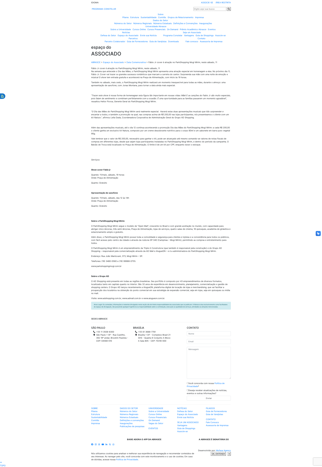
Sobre (160, 14)
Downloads (173, 41)
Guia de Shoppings (205, 35)
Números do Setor (123, 23)
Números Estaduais (162, 23)
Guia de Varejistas (158, 41)
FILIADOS (210, 408)
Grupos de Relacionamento (180, 17)
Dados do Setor (160, 20)
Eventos (212, 29)
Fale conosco (192, 41)
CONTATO (211, 419)
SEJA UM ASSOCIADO (188, 422)
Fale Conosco (212, 422)
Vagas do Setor (156, 423)
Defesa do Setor (108, 35)
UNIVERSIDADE (156, 408)
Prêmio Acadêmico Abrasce (193, 29)
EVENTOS (153, 428)
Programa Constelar (172, 35)
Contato (201, 38)
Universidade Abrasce (155, 26)
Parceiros (133, 38)
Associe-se (220, 35)
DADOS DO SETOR (129, 408)
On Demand (172, 29)
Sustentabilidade (148, 17)
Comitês (162, 17)
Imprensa (199, 17)
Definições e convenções (132, 420)
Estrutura (134, 17)
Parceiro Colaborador (115, 41)
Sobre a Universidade (120, 29)
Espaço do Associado (128, 35)
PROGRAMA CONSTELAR (103, 9)
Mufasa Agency (223, 450)
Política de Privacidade (127, 459)
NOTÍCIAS (182, 408)
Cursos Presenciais (156, 29)
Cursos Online (139, 29)
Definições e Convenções (185, 23)
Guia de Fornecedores (137, 41)
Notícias (126, 32)
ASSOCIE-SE (207, 2)
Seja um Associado (192, 32)
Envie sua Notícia (148, 35)
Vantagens (189, 35)
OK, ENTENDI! (218, 454)
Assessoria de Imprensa (211, 41)
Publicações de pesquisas (132, 426)
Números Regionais (142, 23)
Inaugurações (205, 23)
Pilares (125, 17)
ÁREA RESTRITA (223, 2)
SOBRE (94, 408)
